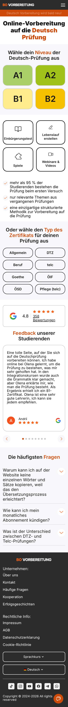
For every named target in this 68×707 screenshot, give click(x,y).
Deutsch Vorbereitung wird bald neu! (34, 13)
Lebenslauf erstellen (50, 136)
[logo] (18, 5)
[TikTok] (11, 686)
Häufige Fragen (15, 590)
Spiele (18, 165)
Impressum (12, 623)
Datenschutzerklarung (18, 637)
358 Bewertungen (44, 318)
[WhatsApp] (57, 686)
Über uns (10, 575)
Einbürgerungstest (18, 138)
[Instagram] (20, 686)
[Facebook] (38, 686)
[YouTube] (29, 686)
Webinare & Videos (50, 163)
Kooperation (13, 597)
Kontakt (9, 582)
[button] (6, 439)
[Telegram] (47, 686)
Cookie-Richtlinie (17, 645)
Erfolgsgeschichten (18, 604)
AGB (6, 630)
